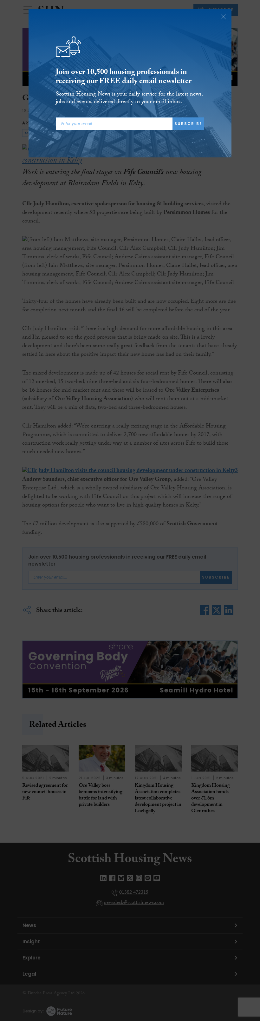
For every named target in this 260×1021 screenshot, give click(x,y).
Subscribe (188, 123)
